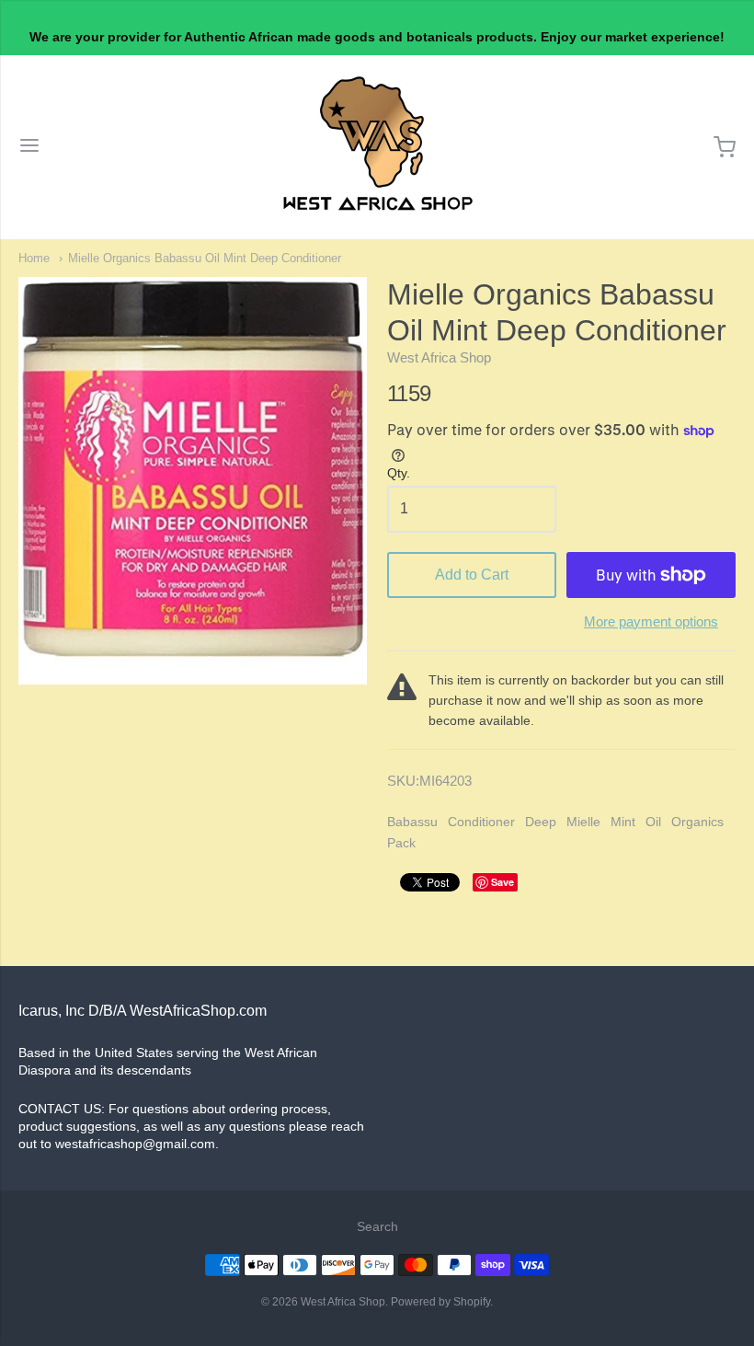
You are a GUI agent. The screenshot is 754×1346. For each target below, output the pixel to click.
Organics (697, 821)
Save (502, 882)
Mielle (583, 821)
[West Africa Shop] (377, 147)
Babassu (412, 821)
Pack (401, 842)
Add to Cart (471, 574)
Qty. (398, 473)
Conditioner (481, 821)
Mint (623, 821)
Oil (653, 821)
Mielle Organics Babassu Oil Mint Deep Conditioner (204, 258)
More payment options (651, 621)
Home (34, 258)
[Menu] (29, 147)
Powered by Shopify (440, 1301)
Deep (540, 821)
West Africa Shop (439, 357)
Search (377, 1226)
